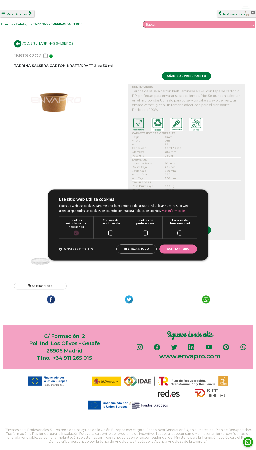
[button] (76, 249)
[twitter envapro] (174, 349)
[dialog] (128, 224)
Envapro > (8, 24)
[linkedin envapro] (191, 349)
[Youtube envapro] (209, 349)
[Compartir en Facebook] (50, 299)
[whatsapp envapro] (243, 349)
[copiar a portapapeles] (45, 55)
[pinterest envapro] (226, 349)
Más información (173, 211)
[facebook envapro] (157, 349)
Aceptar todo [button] (178, 249)
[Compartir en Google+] (128, 299)
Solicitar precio (41, 286)
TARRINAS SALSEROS (66, 24)
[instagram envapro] (140, 349)
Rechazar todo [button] (136, 249)
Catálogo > (24, 24)
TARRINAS (40, 24)
